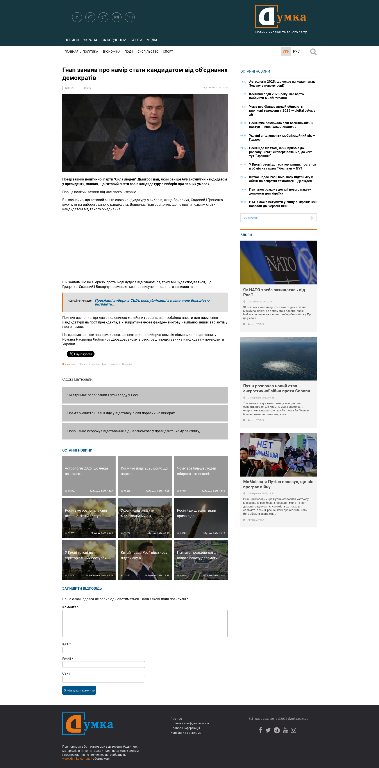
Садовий (127, 364)
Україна (90, 40)
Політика (90, 52)
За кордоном (114, 40)
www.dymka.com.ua (76, 758)
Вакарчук (84, 364)
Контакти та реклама (185, 732)
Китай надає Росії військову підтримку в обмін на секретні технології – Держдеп (281, 179)
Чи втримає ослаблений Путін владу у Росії (103, 395)
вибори (96, 364)
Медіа (152, 40)
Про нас (176, 718)
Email (67, 659)
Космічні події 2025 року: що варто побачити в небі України (276, 96)
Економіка (111, 52)
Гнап (104, 364)
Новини (71, 40)
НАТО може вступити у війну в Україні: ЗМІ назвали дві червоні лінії (282, 204)
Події (129, 52)
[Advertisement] (145, 246)
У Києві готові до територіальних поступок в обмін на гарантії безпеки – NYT (282, 166)
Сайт (66, 673)
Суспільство (148, 52)
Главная (71, 52)
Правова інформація (185, 728)
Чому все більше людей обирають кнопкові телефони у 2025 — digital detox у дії (282, 110)
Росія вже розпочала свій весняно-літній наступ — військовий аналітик (281, 125)
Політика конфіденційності (189, 723)
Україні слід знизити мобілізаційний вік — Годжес (282, 137)
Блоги (136, 40)
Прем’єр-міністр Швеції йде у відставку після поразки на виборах (121, 413)
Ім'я (66, 644)
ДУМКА (69, 87)
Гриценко (114, 364)
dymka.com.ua (297, 718)
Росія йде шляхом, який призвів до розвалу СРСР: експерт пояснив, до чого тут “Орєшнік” (280, 152)
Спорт (168, 52)
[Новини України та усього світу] (281, 25)
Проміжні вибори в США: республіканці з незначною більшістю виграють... (152, 302)
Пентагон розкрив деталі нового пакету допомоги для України (280, 191)
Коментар (70, 607)
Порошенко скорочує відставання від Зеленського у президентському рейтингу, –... (136, 431)
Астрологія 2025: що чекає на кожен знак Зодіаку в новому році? (282, 84)
